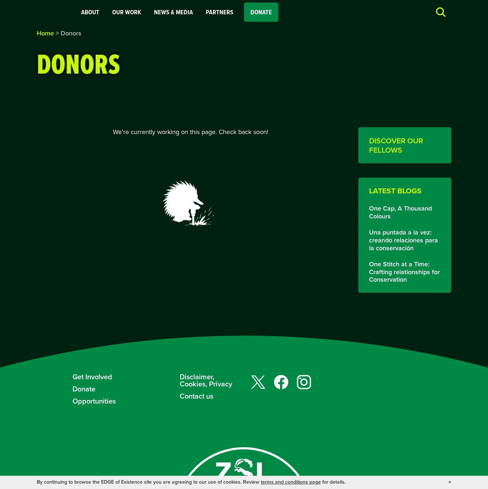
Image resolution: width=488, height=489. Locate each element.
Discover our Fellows (396, 145)
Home (45, 33)
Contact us (196, 396)
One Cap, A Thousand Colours (400, 212)
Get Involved (92, 376)
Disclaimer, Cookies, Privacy (206, 380)
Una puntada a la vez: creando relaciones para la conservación (403, 240)
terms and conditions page (291, 482)
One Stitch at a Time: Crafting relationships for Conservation (404, 272)
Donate (261, 12)
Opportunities (94, 401)
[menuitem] (90, 12)
